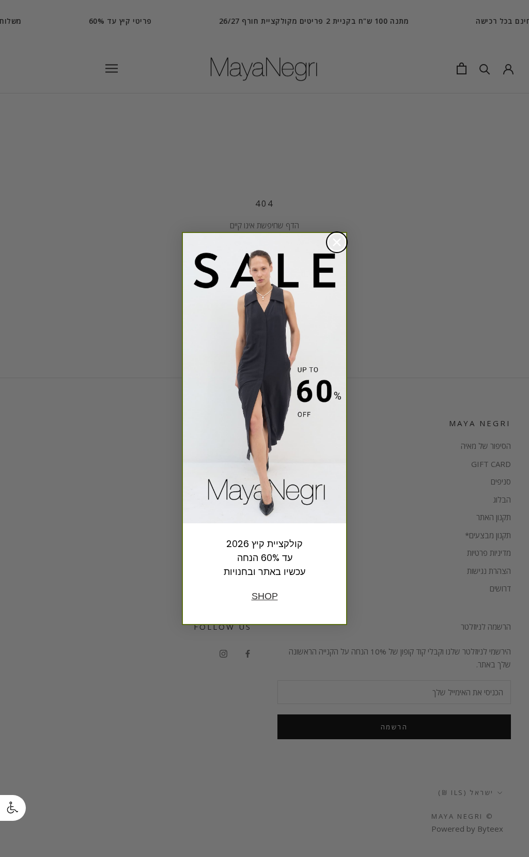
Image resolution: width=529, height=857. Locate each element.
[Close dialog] (337, 242)
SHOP (265, 596)
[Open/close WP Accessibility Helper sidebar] (13, 808)
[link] (264, 378)
